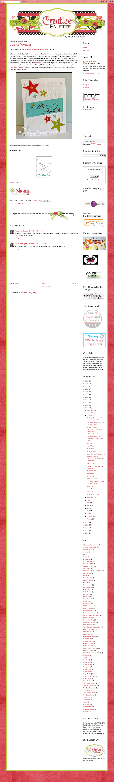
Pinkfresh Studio (88, 643)
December (90, 410)
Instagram (86, 85)
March (89, 513)
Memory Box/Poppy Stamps (91, 615)
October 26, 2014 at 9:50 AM (38, 244)
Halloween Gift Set (92, 479)
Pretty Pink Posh (88, 646)
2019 (87, 394)
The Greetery (87, 690)
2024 (87, 381)
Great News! (90, 473)
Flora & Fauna (87, 585)
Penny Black (87, 634)
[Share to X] (45, 201)
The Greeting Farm (89, 692)
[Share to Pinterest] (50, 201)
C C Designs (87, 561)
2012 (87, 525)
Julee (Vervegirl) (21, 244)
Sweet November (88, 683)
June (88, 505)
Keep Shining (91, 463)
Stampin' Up (87, 669)
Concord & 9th (87, 573)
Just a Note (90, 486)
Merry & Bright (91, 476)
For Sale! (86, 50)
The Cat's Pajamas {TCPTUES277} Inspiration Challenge (95, 459)
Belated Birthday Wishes (94, 434)
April (88, 511)
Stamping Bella (88, 671)
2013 (87, 522)
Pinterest (86, 87)
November (90, 413)
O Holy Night (90, 448)
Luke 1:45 (90, 489)
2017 (87, 400)
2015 (87, 405)
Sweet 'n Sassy (87, 681)
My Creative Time (88, 620)
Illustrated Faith (88, 599)
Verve (29, 203)
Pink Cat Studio (88, 641)
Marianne (18, 231)
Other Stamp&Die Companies (92, 627)
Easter (85, 575)
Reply (17, 238)
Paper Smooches (88, 629)
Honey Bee (86, 596)
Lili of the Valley (88, 608)
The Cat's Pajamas (89, 688)
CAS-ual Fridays (88, 564)
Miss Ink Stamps (88, 617)
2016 (87, 402)
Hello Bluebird (87, 592)
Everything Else (88, 580)
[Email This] (41, 201)
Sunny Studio (87, 678)
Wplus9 (85, 711)
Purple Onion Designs (90, 648)
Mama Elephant (88, 610)
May (88, 508)
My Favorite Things (89, 622)
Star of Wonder (20, 44)
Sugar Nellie (87, 674)
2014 (87, 408)
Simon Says (87, 657)
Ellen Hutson (87, 578)
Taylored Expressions (89, 685)
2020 (87, 392)
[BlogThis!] (43, 201)
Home (44, 283)
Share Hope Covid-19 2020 (91, 653)
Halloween (86, 589)
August (89, 500)
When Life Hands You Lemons (96, 454)
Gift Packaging (87, 587)
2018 (87, 397)
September (90, 497)
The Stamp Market (88, 695)
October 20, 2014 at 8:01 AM (33, 231)
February (90, 516)
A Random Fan (87, 550)
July (88, 503)
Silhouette (86, 655)
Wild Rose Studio (88, 709)
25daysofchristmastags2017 (91, 547)
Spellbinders (87, 662)
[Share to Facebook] (48, 201)
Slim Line (86, 660)
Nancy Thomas (91, 61)
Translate (98, 144)
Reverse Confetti (88, 650)
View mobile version (44, 287)
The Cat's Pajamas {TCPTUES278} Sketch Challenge (94, 429)
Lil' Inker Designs (88, 606)
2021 (87, 389)
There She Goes (88, 697)
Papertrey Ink (87, 632)
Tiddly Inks (86, 700)
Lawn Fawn (86, 603)
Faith (84, 582)
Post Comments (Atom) (27, 293)
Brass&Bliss (87, 559)
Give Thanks (90, 443)
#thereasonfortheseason (90, 545)
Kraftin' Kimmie (87, 601)
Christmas (21, 203)
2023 (87, 384)
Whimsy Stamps (88, 707)
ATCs (85, 554)
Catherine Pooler (88, 566)
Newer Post (14, 283)
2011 (87, 528)
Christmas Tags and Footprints (92, 571)
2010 (87, 530)
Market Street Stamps (89, 613)
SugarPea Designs (89, 676)
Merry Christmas (92, 471)
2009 (87, 533)
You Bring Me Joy (92, 451)
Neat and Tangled (88, 625)
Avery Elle (86, 557)
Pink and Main (87, 639)
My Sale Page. (14, 182)
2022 (87, 386)
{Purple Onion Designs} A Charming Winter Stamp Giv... (95, 438)
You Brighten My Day (93, 494)
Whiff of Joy (86, 704)
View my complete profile (93, 73)
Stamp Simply (87, 664)
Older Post (74, 283)
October (89, 415)
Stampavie (86, 667)
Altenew (85, 552)
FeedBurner (98, 180)
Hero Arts (86, 594)
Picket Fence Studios (89, 636)
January (89, 519)
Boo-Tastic (90, 491)
